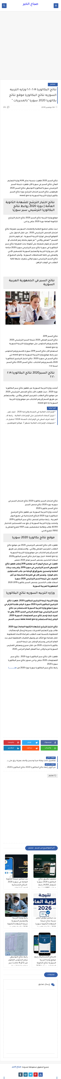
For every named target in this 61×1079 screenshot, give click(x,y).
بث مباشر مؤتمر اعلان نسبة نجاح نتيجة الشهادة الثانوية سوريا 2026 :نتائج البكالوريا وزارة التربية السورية (46, 924)
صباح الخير (30, 4)
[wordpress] (25, 1074)
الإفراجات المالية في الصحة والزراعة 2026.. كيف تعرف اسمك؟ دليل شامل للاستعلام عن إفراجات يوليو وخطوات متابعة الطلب (29, 412)
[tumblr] (20, 1074)
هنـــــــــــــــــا (12, 668)
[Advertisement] (30, 47)
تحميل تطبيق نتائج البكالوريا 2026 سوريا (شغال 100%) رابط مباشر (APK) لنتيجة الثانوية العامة (46, 885)
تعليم (52, 84)
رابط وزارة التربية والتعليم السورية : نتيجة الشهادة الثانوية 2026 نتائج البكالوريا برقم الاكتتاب (17, 924)
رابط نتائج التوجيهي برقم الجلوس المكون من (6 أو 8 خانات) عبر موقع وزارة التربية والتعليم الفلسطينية (17, 963)
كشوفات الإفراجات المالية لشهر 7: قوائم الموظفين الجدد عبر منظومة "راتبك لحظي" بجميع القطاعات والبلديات (29, 423)
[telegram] (30, 1074)
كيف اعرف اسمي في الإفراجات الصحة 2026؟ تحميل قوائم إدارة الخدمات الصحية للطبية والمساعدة (29, 419)
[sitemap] (40, 1074)
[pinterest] (35, 1074)
